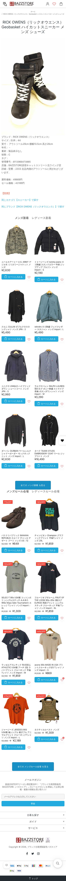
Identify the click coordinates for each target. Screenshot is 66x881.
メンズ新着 (22, 217)
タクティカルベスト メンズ (47, 729)
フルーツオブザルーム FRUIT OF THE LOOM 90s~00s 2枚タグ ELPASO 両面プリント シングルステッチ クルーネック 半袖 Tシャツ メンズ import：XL (49, 602)
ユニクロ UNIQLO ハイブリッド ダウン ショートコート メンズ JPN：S (16, 389)
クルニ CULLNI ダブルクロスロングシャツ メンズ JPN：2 (16, 328)
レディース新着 (41, 217)
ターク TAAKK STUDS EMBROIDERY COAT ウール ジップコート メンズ (49, 453)
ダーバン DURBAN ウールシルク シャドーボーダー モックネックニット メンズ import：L (16, 453)
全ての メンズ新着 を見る (33, 485)
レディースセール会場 (45, 491)
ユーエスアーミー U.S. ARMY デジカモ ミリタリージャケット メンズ (16, 264)
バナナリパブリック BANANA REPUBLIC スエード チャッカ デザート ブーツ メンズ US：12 (16, 538)
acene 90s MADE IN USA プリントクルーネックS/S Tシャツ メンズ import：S (49, 667)
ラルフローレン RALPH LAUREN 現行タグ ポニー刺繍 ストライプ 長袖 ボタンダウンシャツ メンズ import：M (49, 390)
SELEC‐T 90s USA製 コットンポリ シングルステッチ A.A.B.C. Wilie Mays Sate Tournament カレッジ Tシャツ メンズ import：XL (16, 602)
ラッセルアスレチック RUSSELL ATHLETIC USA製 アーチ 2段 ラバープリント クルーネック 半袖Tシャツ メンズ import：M (16, 669)
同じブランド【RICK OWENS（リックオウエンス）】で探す (33, 206)
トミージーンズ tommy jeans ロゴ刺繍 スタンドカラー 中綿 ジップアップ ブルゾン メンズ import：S (49, 266)
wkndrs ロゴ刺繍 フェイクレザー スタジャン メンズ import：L (49, 328)
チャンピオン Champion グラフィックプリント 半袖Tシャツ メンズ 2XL (49, 538)
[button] (57, 863)
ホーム (33, 11)
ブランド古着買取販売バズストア (22, 4)
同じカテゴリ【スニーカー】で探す (20, 199)
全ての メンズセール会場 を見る (33, 766)
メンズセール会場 (18, 491)
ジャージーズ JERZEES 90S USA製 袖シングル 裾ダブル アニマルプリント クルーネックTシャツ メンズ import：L (16, 733)
